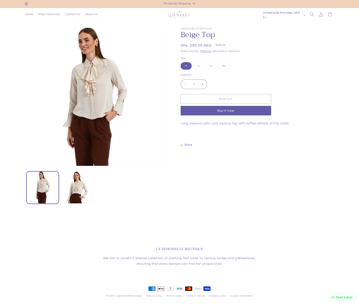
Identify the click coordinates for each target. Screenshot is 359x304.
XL (226, 66)
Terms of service (195, 296)
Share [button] (188, 144)
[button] (311, 14)
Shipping (205, 51)
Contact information (241, 296)
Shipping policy (217, 296)
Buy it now (225, 110)
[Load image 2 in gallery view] (77, 187)
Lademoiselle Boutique (128, 296)
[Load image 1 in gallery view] (42, 187)
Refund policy (154, 296)
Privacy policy (174, 296)
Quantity (186, 74)
